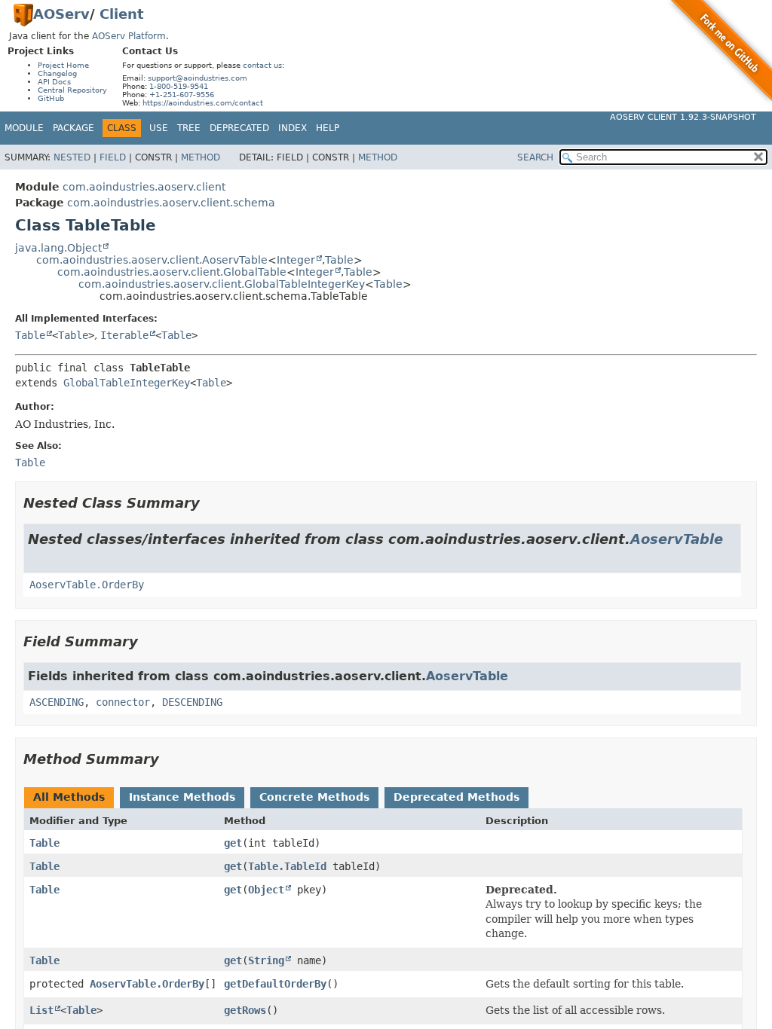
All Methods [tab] (69, 797)
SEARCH (535, 157)
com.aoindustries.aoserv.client (144, 187)
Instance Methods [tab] (182, 797)
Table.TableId (287, 866)
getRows (245, 1010)
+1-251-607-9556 (181, 94)
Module (24, 128)
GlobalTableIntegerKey (126, 383)
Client (122, 14)
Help (327, 128)
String (266, 960)
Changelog (57, 73)
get (233, 843)
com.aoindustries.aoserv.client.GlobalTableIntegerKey (221, 284)
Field (113, 157)
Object (266, 890)
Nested (72, 157)
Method (200, 157)
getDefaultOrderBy (275, 984)
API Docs (54, 82)
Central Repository (72, 90)
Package (73, 128)
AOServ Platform (129, 36)
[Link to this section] (210, 503)
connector (123, 702)
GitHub (51, 98)
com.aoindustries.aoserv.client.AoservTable (152, 260)
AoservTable (676, 539)
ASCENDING (56, 702)
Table (339, 260)
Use (158, 128)
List (41, 1010)
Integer (296, 260)
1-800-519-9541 (178, 86)
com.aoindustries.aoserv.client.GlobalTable (171, 272)
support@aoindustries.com (197, 78)
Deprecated (239, 128)
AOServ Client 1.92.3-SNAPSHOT (683, 117)
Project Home (63, 65)
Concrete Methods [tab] (314, 797)
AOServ (61, 14)
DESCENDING (192, 702)
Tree (189, 128)
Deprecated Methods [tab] (456, 797)
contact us (262, 65)
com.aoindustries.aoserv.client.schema (171, 203)
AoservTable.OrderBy (86, 585)
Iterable (124, 335)
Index (292, 128)
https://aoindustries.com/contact (202, 103)
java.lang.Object (58, 248)
